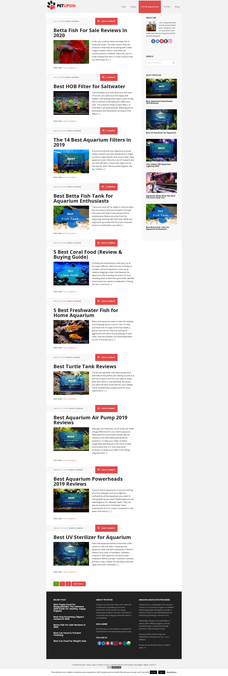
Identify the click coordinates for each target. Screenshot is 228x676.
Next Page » (78, 584)
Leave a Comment (108, 21)
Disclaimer (138, 665)
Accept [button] (153, 672)
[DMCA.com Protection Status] (114, 668)
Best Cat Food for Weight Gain (69, 640)
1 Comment (110, 77)
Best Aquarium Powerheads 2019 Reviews (88, 481)
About (94, 665)
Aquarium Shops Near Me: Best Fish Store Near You (160, 196)
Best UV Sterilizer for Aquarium (92, 537)
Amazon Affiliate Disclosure (122, 665)
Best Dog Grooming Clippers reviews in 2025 (68, 617)
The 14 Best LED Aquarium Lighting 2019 (158, 165)
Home (88, 665)
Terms (145, 665)
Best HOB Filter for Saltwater (89, 86)
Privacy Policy (104, 665)
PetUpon (61, 6)
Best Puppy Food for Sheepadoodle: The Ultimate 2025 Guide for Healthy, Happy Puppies (69, 607)
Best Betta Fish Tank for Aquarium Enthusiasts (83, 198)
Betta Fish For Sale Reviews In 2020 (90, 33)
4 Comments (110, 187)
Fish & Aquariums (69, 68)
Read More (171, 672)
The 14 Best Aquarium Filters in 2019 (92, 142)
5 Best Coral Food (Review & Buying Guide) (87, 254)
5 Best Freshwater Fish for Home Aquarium (85, 312)
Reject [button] (162, 672)
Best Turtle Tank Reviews (84, 366)
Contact (152, 665)
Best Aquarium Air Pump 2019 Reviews (90, 420)
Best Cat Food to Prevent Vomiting (67, 633)
